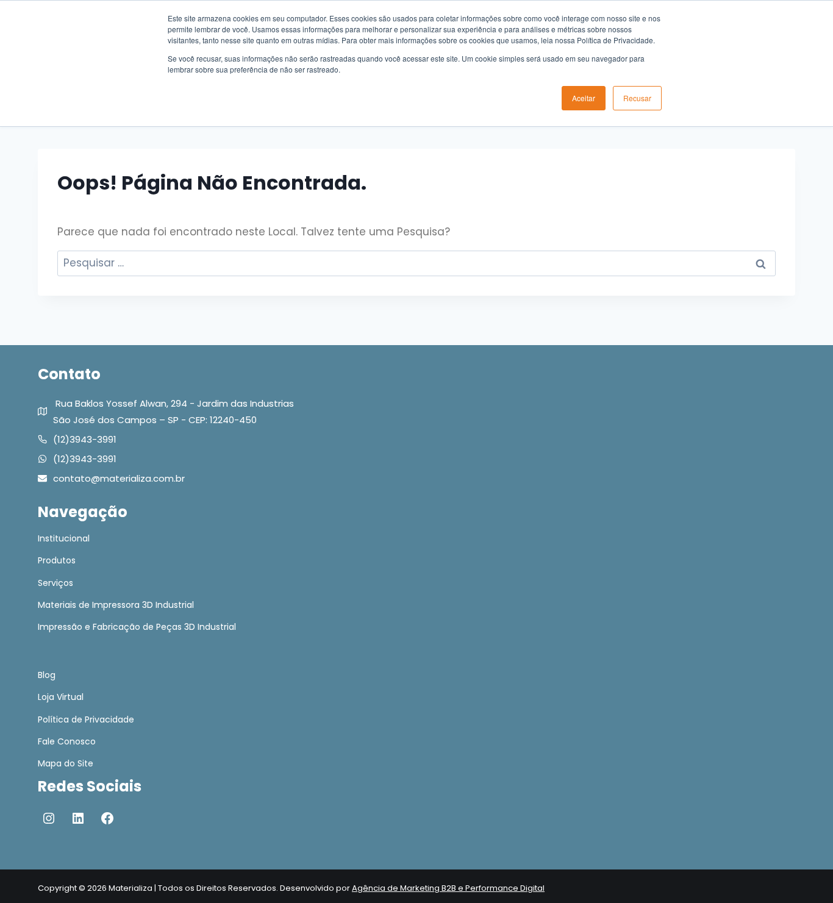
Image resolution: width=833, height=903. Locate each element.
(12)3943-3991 (84, 439)
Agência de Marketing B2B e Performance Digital (448, 888)
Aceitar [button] (583, 98)
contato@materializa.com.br (119, 478)
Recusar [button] (637, 98)
